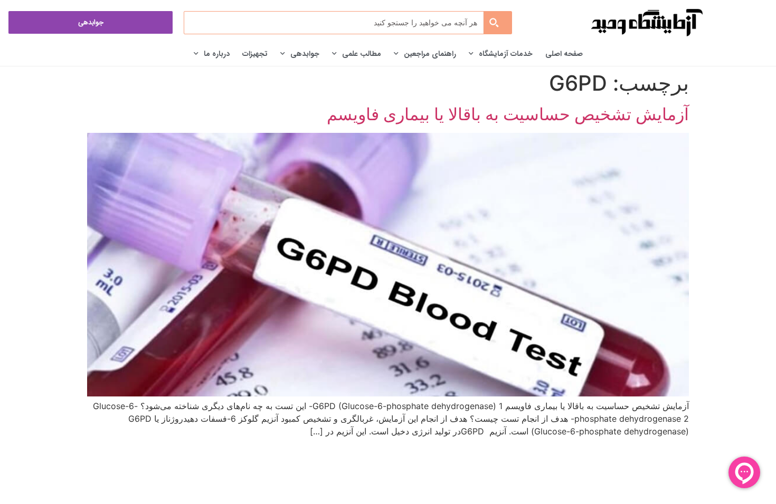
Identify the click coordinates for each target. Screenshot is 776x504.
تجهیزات (255, 54)
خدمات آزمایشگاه (506, 54)
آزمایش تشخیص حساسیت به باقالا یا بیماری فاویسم (508, 114)
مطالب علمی (361, 54)
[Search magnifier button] (497, 23)
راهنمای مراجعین (430, 54)
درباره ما (217, 54)
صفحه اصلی (564, 54)
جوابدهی (304, 54)
